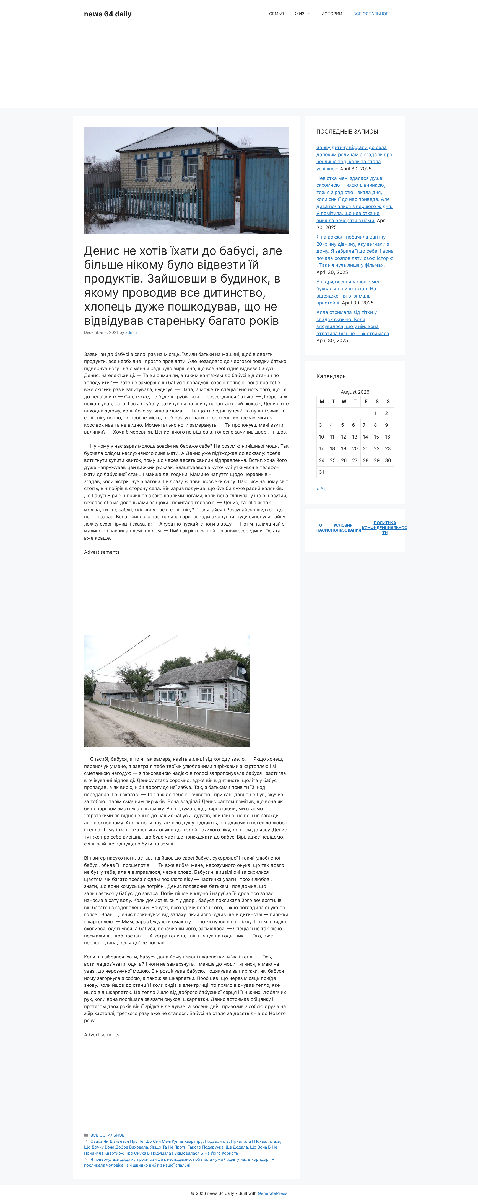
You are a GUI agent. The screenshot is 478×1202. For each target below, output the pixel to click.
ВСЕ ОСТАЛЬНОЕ (370, 13)
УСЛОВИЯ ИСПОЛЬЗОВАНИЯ (343, 527)
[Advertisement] (239, 69)
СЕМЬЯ (276, 13)
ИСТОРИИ (331, 13)
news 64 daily (108, 14)
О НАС (320, 527)
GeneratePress (272, 1193)
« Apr (322, 488)
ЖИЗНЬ (302, 13)
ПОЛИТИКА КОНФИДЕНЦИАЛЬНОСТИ (384, 527)
